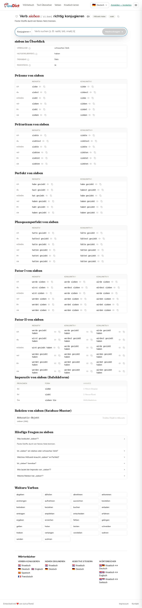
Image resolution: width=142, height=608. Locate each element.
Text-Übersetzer (44, 5)
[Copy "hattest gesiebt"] (55, 238)
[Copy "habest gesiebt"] (102, 190)
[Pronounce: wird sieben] (46, 293)
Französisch (25, 576)
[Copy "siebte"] (45, 135)
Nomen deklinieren (55, 561)
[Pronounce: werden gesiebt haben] (55, 355)
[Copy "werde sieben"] (52, 282)
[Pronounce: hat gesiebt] (46, 195)
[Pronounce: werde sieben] (48, 282)
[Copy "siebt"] (44, 98)
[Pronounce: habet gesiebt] (97, 207)
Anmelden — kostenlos (121, 5)
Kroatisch (24, 565)
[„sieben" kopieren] (118, 16)
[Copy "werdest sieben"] (86, 287)
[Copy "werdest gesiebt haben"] (91, 339)
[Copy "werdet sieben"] (53, 304)
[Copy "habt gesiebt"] (52, 207)
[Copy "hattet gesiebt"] (54, 255)
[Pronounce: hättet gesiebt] (98, 255)
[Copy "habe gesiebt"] (52, 184)
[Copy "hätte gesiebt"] (101, 233)
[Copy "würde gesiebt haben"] (123, 331)
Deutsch (24, 569)
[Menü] (136, 5)
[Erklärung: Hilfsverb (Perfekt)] (36, 54)
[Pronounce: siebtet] (42, 158)
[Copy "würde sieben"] (116, 282)
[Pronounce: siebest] (90, 92)
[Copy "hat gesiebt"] (51, 195)
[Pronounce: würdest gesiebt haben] (119, 339)
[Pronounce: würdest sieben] (114, 287)
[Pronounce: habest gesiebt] (98, 190)
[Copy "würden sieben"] (117, 299)
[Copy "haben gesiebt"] (53, 201)
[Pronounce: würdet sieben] (113, 304)
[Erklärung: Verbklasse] (30, 48)
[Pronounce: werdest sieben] (82, 287)
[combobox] (67, 31)
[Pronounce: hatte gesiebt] (49, 233)
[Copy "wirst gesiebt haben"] (59, 339)
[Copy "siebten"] (46, 152)
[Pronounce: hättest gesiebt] (99, 238)
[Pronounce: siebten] (42, 152)
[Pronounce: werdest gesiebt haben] (87, 339)
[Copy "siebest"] (95, 92)
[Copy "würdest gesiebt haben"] (123, 339)
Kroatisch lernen (71, 5)
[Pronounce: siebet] (89, 109)
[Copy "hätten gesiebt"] (102, 250)
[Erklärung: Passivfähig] (30, 65)
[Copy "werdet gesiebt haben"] (59, 363)
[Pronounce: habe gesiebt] (48, 184)
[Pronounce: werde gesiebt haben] (55, 331)
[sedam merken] (17, 16)
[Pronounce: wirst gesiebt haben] (55, 339)
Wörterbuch (28, 5)
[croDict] (11, 5)
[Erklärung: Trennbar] (28, 60)
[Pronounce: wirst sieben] (48, 287)
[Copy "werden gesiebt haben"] (59, 355)
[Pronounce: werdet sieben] (49, 304)
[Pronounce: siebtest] (43, 141)
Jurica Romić (28, 603)
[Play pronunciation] (88, 16)
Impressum (124, 603)
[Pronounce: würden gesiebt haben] (119, 355)
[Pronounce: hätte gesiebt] (97, 233)
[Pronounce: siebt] (40, 98)
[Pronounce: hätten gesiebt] (98, 250)
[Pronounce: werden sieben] (49, 299)
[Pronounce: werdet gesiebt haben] (55, 363)
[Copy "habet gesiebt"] (101, 207)
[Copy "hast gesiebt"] (52, 190)
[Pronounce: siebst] (41, 92)
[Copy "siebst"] (45, 92)
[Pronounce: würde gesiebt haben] (119, 331)
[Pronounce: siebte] (41, 135)
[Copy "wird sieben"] (51, 293)
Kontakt (135, 603)
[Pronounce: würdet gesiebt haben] (119, 363)
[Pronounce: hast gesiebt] (48, 190)
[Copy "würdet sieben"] (117, 304)
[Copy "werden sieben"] (53, 299)
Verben (58, 5)
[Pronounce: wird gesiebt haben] (54, 347)
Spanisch (24, 572)
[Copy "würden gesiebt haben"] (123, 355)
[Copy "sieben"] (45, 103)
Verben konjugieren (29, 561)
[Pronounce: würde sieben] (112, 282)
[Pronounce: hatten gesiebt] (50, 250)
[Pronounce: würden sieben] (113, 299)
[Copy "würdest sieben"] (118, 287)
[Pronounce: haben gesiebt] (49, 201)
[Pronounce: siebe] (40, 86)
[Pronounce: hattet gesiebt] (50, 255)
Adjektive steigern (82, 561)
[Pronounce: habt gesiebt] (48, 207)
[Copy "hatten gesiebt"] (54, 250)
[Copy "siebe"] (44, 86)
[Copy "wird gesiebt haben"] (58, 347)
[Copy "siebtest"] (47, 141)
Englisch (37, 569)
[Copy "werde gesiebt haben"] (59, 331)
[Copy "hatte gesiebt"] (53, 233)
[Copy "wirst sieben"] (52, 287)
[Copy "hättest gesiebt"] (103, 238)
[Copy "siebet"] (93, 109)
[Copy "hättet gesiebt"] (102, 255)
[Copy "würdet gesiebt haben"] (123, 363)
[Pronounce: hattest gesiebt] (51, 238)
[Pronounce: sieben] (41, 103)
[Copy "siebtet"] (46, 158)
